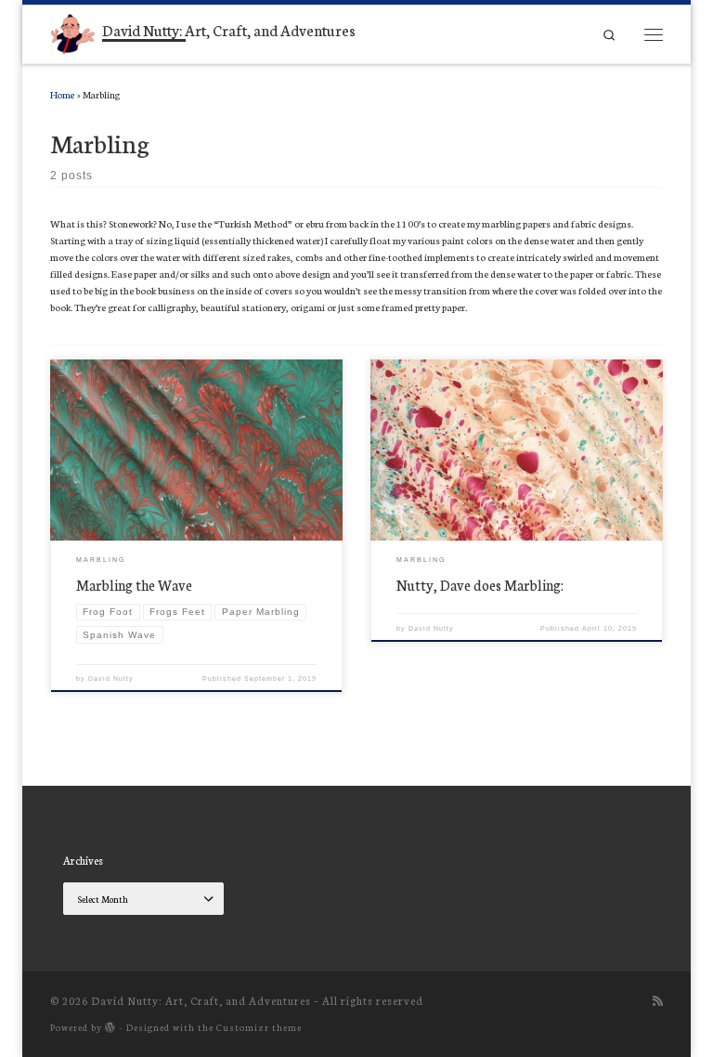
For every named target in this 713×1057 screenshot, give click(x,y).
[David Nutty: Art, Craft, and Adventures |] (73, 31)
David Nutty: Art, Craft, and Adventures (201, 1000)
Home (62, 94)
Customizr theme (259, 1027)
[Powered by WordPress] (110, 1027)
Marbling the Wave (134, 584)
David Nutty (111, 678)
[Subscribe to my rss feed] (658, 1000)
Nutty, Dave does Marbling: (480, 584)
